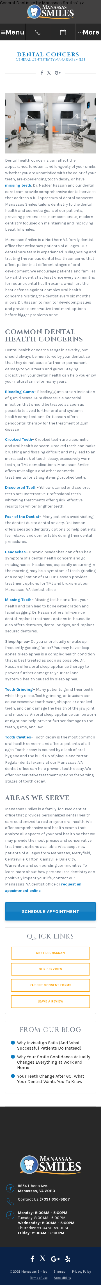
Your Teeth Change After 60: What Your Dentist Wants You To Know (50, 1078)
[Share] (58, 72)
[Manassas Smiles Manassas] (68, 1259)
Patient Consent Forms (51, 985)
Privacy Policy (81, 1271)
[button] (12, 32)
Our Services (50, 969)
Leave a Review (50, 1001)
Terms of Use (38, 1278)
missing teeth (18, 185)
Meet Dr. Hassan (50, 953)
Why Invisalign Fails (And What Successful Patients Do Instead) (49, 1045)
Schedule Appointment (50, 911)
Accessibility (62, 1278)
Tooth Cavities (18, 737)
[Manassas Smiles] (42, 1259)
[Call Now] (37, 32)
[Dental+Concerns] (42, 72)
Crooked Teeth (18, 439)
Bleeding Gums (19, 391)
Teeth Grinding (19, 689)
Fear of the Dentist (22, 516)
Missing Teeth (18, 599)
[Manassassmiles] (32, 1259)
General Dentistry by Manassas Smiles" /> (42, 2)
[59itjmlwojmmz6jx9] (55, 1259)
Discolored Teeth (20, 487)
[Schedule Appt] (63, 32)
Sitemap (60, 1271)
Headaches (15, 552)
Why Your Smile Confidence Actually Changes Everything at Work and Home (53, 1062)
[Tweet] (49, 73)
